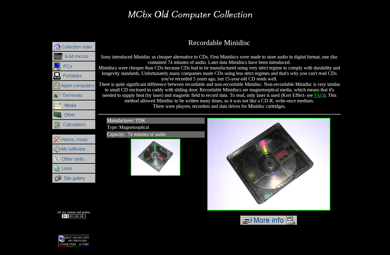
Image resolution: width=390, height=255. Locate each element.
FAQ (319, 95)
